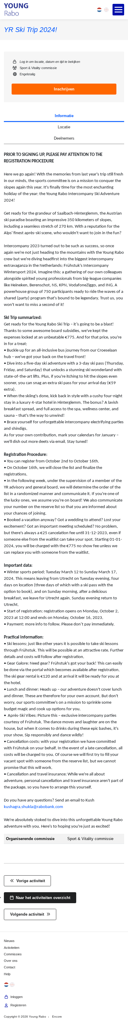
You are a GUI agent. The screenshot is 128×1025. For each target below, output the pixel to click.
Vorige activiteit (29, 881)
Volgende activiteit (28, 914)
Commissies (13, 954)
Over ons (11, 960)
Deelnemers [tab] (64, 138)
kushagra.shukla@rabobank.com (33, 807)
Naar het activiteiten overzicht (41, 897)
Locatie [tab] (64, 127)
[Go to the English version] (106, 9)
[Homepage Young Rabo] (16, 9)
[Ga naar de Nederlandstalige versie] (99, 9)
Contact (9, 967)
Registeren (17, 1005)
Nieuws (9, 941)
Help (7, 974)
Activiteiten (11, 947)
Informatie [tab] (64, 116)
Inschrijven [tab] (64, 89)
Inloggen (16, 997)
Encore (57, 1016)
